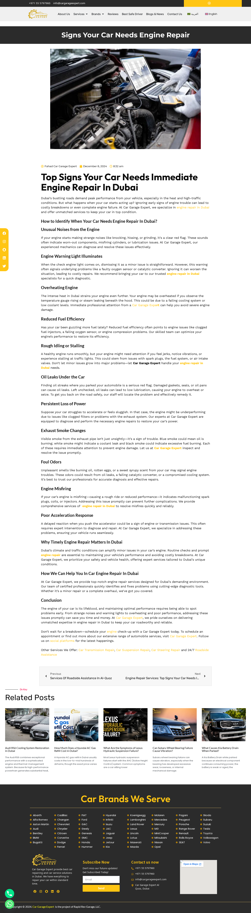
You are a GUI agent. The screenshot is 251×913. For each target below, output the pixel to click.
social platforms (62, 640)
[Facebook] (4, 233)
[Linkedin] (4, 257)
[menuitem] (193, 14)
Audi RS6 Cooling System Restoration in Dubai (27, 749)
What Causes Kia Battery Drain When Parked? (220, 749)
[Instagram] (4, 241)
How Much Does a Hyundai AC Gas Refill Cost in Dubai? (75, 749)
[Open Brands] (103, 14)
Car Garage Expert (43, 906)
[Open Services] (86, 14)
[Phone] (9, 893)
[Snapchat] (4, 249)
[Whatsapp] (9, 904)
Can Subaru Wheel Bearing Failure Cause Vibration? (173, 749)
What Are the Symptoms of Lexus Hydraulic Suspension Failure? (123, 749)
